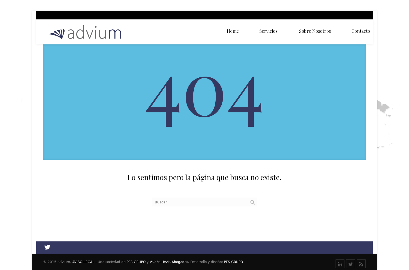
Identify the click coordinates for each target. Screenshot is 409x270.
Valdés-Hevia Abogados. (169, 262)
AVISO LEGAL (83, 262)
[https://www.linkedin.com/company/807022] (340, 263)
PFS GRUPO (136, 262)
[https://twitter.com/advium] (350, 263)
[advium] (85, 32)
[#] (361, 263)
